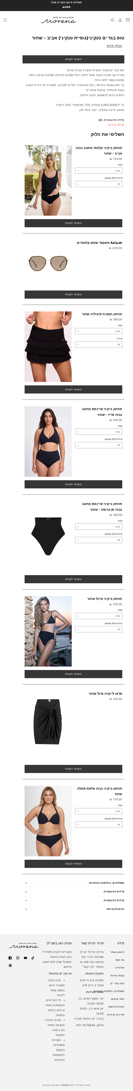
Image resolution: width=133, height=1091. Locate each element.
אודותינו (119, 967)
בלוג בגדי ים (117, 983)
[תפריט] (5, 20)
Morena (55, 1085)
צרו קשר (88, 966)
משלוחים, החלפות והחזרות (109, 991)
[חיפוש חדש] (112, 20)
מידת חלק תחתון (113, 178)
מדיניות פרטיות (115, 1014)
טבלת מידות (114, 46)
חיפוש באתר (117, 951)
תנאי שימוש (117, 998)
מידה (119, 338)
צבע (120, 164)
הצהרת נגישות (116, 1006)
